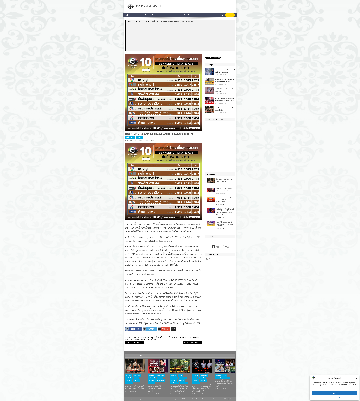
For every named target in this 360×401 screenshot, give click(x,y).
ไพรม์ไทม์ (139, 137)
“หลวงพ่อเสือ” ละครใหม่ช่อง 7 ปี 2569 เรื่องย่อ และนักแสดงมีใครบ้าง (179, 388)
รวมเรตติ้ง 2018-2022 (214, 399)
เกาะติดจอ (152, 15)
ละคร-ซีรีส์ (128, 380)
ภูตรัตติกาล (183, 337)
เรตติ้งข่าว (137, 339)
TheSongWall (136, 337)
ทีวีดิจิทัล (169, 337)
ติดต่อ (172, 15)
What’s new (163, 15)
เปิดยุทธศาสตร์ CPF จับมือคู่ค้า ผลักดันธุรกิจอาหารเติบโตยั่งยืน (224, 81)
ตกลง (334, 393)
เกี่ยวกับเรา (232, 399)
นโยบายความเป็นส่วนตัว (334, 397)
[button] (356, 378)
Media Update (160, 375)
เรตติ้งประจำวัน (130, 137)
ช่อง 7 (225, 375)
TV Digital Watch (143, 140)
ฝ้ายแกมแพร (175, 337)
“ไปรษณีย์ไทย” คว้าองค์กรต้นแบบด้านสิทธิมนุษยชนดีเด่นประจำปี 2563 (136, 342)
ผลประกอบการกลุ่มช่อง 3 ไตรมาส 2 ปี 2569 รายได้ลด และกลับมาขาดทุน (224, 200)
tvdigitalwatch (144, 337)
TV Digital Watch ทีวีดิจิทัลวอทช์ (180, 399)
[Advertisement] (180, 37)
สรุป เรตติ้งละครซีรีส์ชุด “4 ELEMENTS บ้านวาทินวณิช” (224, 383)
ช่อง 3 (136, 378)
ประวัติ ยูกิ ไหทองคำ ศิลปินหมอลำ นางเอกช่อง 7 (224, 90)
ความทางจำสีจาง (154, 337)
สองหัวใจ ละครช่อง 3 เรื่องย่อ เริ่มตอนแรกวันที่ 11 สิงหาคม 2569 (202, 388)
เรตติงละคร (226, 378)
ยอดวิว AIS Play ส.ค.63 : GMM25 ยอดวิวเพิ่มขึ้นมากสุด (193, 342)
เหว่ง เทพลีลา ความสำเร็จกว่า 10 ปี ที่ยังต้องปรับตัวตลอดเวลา (225, 71)
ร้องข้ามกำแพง (190, 337)
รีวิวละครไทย (183, 378)
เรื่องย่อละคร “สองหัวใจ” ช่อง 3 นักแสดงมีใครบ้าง (224, 109)
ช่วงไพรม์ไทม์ (129, 378)
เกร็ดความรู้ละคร (160, 380)
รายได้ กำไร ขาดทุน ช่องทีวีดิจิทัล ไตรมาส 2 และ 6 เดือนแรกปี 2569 (224, 224)
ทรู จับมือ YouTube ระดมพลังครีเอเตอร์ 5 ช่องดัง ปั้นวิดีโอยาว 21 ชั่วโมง (224, 100)
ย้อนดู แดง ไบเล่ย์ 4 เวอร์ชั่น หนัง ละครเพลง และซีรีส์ (224, 190)
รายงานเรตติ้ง (143, 15)
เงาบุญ (132, 339)
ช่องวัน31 (160, 378)
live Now (229, 15)
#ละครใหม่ (128, 375)
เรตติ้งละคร (153, 339)
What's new (137, 375)
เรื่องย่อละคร (129, 383)
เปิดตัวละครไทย (174, 383)
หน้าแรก (132, 15)
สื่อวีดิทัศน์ (224, 399)
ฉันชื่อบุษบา (162, 337)
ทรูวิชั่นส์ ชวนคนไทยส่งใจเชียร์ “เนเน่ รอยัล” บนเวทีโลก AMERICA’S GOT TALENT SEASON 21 (225, 212)
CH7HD (180, 375)
